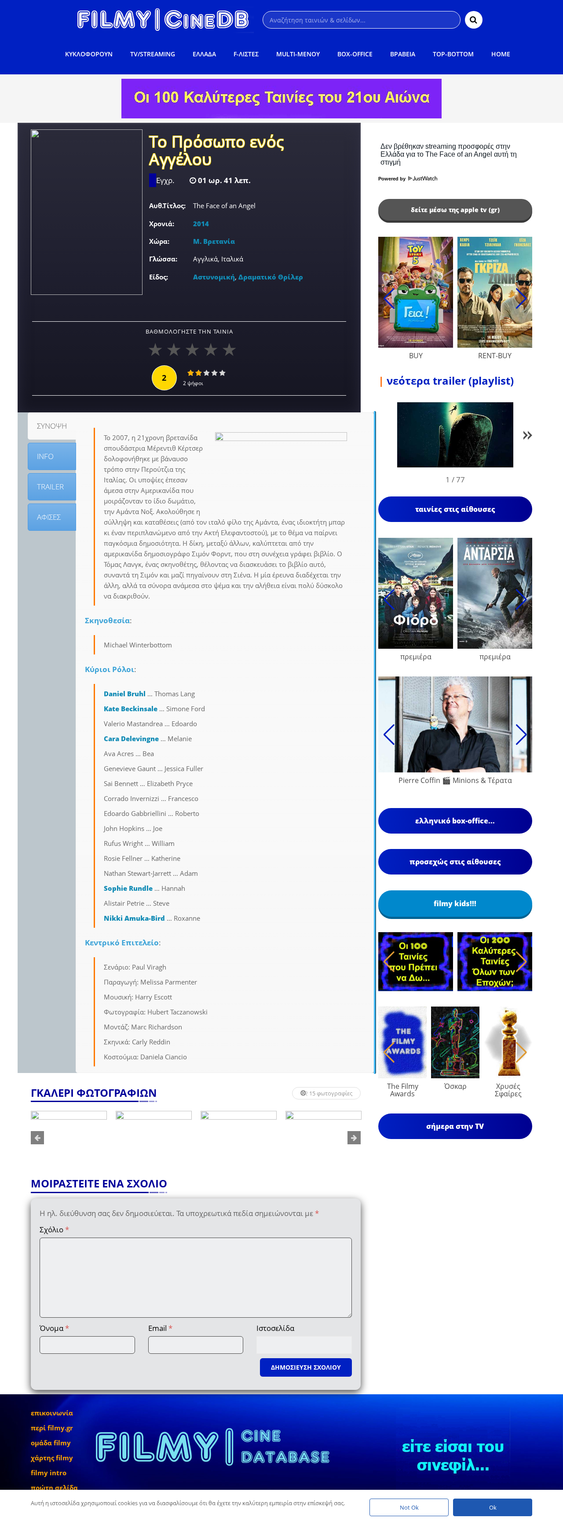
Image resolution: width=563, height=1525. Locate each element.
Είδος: (158, 276)
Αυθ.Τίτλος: (167, 205)
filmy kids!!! (455, 903)
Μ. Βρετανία (214, 241)
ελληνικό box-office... (455, 821)
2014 (201, 223)
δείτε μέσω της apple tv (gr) (455, 210)
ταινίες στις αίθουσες (455, 509)
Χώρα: (159, 241)
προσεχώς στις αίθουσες (455, 862)
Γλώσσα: (163, 258)
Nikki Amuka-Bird (134, 918)
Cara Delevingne (131, 738)
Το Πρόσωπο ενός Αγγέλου (216, 151)
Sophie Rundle (128, 888)
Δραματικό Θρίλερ (270, 276)
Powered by (392, 178)
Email (160, 1328)
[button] (527, 437)
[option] (68, 1138)
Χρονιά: (161, 223)
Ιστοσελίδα (275, 1328)
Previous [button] (37, 1137)
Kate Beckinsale (130, 708)
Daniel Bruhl (125, 693)
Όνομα (54, 1328)
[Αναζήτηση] (474, 20)
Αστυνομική (214, 276)
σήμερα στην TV (455, 1126)
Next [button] (354, 1137)
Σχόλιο (54, 1229)
